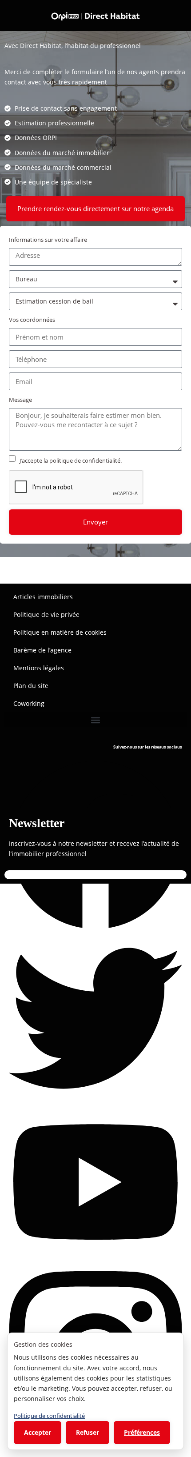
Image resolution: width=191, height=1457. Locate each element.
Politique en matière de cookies (60, 632)
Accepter (37, 1432)
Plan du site (30, 685)
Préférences (142, 1432)
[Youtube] (95, 1181)
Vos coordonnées (32, 320)
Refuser (87, 1432)
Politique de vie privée (46, 614)
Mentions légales (38, 668)
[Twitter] (95, 1017)
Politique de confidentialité (49, 1416)
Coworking (28, 703)
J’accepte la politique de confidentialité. (71, 460)
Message (20, 400)
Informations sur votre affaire (48, 240)
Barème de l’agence (42, 650)
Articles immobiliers (43, 596)
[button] (95, 719)
